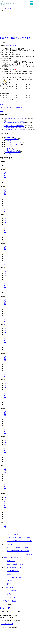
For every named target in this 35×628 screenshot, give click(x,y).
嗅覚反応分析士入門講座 (15, 564)
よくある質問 (11, 597)
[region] (17, 24)
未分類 (7, 154)
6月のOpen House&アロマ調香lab (14, 127)
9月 (5, 196)
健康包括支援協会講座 (11, 557)
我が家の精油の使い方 (12, 152)
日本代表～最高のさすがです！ (15, 38)
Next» (2, 111)
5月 (5, 203)
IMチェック (11, 561)
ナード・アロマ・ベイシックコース (18, 537)
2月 (5, 209)
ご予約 (9, 594)
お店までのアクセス (7, 624)
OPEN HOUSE (10, 140)
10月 (5, 194)
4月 (5, 179)
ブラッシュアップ (11, 150)
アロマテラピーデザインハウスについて (16, 567)
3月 (5, 180)
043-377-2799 (6, 608)
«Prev (1, 104)
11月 (5, 192)
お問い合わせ (11, 590)
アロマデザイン (9, 544)
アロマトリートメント (12, 144)
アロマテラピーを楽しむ (15, 577)
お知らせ (8, 148)
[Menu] (31, 3)
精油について (11, 574)
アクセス (8, 8)
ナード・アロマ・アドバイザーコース (19, 541)
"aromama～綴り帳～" (11, 107)
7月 (5, 165)
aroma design (9, 137)
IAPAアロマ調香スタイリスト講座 (18, 551)
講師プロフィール (13, 571)
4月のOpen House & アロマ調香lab (14, 129)
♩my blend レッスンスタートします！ (16, 118)
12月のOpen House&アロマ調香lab (14, 122)
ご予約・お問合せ (9, 587)
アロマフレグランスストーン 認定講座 (19, 554)
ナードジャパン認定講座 (11, 534)
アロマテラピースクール (13, 142)
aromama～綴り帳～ (12, 45)
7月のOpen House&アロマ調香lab (14, 126)
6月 (5, 177)
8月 (5, 197)
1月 (5, 182)
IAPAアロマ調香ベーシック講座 (17, 547)
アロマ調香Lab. (10, 146)
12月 (5, 173)
